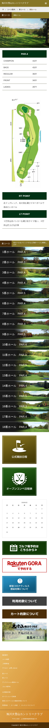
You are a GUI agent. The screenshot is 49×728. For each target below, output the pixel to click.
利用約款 (5, 705)
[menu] (45, 3)
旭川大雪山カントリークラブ (15, 3)
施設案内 (5, 655)
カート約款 (14, 705)
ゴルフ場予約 (6, 686)
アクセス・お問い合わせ (9, 668)
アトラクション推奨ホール (10, 682)
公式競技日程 (6, 692)
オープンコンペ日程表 (9, 696)
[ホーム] (3, 9)
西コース (5, 673)
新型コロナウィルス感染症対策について (14, 701)
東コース (5, 678)
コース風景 (5, 659)
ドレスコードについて (28, 705)
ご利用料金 (5, 663)
